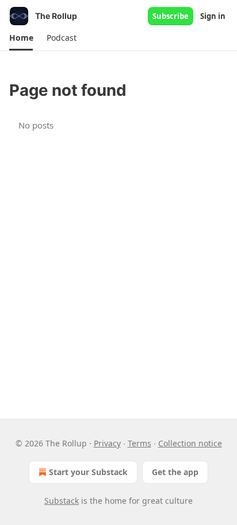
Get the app (175, 471)
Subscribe (170, 16)
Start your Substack (88, 471)
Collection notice (190, 443)
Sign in (212, 16)
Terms (139, 443)
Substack (61, 500)
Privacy (107, 443)
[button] (21, 37)
